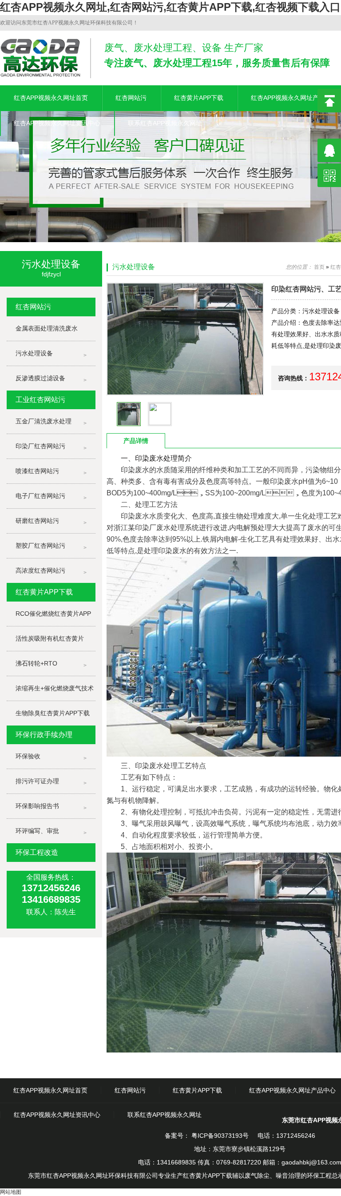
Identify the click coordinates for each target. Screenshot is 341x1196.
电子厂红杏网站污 (40, 495)
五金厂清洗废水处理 (43, 421)
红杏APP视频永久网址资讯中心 (57, 123)
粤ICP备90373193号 (219, 1135)
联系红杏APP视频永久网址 (165, 123)
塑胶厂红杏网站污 (40, 545)
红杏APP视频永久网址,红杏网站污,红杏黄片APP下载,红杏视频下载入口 (170, 7)
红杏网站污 (131, 97)
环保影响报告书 (37, 805)
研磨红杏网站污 (37, 520)
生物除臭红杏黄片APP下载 (53, 713)
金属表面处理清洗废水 (47, 328)
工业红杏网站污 (40, 399)
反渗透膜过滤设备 (40, 378)
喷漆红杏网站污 (37, 470)
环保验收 (28, 756)
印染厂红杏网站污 (40, 446)
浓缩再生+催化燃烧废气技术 (55, 688)
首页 (319, 267)
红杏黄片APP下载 (198, 97)
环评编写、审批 (37, 830)
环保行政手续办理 (44, 734)
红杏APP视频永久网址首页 (51, 97)
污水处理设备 (34, 353)
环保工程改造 (37, 852)
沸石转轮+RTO (36, 663)
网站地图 (10, 1192)
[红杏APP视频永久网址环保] (170, 172)
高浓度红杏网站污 (40, 570)
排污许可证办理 (37, 781)
